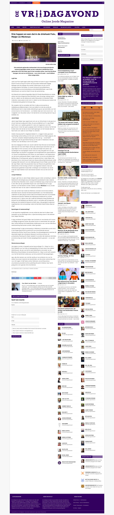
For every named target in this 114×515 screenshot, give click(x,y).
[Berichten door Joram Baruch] (82, 299)
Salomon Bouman (66, 327)
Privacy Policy (14, 2)
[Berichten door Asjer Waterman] (82, 405)
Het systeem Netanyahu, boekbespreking (91, 115)
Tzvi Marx (87, 303)
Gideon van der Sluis (90, 248)
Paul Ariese (88, 448)
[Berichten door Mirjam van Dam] (82, 267)
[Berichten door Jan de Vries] (82, 347)
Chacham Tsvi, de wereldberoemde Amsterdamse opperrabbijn (68, 152)
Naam (12, 316)
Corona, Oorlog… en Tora (66, 256)
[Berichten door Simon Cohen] (59, 381)
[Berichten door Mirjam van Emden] (82, 381)
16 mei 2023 (15, 40)
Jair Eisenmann (66, 351)
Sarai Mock (88, 392)
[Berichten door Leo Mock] (82, 256)
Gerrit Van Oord (89, 224)
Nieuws (24, 27)
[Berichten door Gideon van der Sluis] (82, 250)
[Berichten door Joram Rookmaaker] (82, 323)
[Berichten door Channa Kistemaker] (59, 359)
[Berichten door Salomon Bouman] (59, 329)
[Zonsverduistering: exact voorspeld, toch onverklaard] (68, 63)
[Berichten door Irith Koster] (82, 418)
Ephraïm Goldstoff (67, 345)
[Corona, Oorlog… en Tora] (68, 249)
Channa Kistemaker (67, 357)
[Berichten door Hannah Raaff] (82, 444)
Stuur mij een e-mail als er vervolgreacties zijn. (23, 330)
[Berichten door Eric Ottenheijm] (82, 342)
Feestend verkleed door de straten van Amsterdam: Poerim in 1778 (68, 310)
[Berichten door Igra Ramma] (59, 426)
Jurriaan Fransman (90, 385)
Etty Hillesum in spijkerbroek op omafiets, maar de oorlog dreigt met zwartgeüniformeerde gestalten (92, 81)
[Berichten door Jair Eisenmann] (59, 353)
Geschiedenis (46, 27)
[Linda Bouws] (82, 461)
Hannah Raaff (88, 441)
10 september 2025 (63, 257)
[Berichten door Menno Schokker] (82, 353)
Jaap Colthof (65, 398)
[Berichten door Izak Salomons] (82, 311)
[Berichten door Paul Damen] (82, 361)
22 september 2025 (62, 234)
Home (12, 27)
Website (13, 324)
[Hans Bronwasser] (82, 487)
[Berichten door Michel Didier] (59, 457)
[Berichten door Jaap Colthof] (59, 401)
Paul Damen (88, 357)
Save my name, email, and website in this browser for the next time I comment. (29, 328)
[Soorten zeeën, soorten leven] (68, 171)
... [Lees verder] (70, 106)
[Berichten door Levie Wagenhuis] (82, 281)
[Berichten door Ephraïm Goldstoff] (59, 346)
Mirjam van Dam (89, 266)
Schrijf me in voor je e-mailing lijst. (18, 314)
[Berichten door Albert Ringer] (82, 412)
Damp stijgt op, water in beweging (90, 157)
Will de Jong (88, 365)
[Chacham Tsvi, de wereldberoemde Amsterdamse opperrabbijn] (68, 142)
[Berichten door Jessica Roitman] (82, 437)
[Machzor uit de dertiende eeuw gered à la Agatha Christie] (68, 223)
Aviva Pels (64, 371)
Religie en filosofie (66, 27)
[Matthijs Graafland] (82, 481)
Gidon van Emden (89, 333)
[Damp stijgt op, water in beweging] (68, 89)
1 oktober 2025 (62, 205)
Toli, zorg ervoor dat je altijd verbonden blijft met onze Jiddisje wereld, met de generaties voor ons (91, 131)
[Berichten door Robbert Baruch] (59, 408)
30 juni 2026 (61, 155)
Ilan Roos (64, 443)
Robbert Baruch (66, 406)
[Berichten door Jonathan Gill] (82, 219)
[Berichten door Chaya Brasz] (82, 374)
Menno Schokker (89, 352)
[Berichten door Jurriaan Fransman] (82, 388)
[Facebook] (103, 3)
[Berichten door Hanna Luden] (82, 317)
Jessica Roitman (89, 435)
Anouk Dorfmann (89, 229)
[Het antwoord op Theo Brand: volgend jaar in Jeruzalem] (68, 274)
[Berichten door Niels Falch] (82, 431)
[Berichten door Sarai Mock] (82, 394)
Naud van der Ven (89, 237)
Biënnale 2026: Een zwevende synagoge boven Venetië (93, 474)
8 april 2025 (61, 284)
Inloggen (29, 2)
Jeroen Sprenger (66, 418)
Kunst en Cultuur (35, 27)
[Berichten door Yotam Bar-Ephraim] (82, 400)
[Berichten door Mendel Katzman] (82, 287)
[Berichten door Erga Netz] (59, 413)
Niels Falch (88, 429)
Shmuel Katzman (66, 437)
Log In (83, 27)
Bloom (64, 333)
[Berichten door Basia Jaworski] (82, 244)
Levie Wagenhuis (89, 279)
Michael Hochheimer (90, 260)
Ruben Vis (64, 363)
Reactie (13, 304)
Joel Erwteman (89, 211)
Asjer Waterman (89, 404)
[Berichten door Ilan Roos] (59, 445)
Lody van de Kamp (66, 339)
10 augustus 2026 (62, 125)
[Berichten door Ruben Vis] (59, 367)
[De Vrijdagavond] (57, 25)
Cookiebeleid (22, 2)
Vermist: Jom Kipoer (64, 203)
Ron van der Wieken (90, 291)
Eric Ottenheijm (89, 340)
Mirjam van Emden (89, 378)
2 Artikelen (40, 283)
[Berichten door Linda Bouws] (82, 207)
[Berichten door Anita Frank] (59, 394)
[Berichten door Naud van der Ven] (82, 239)
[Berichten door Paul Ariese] (82, 451)
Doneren (36, 2)
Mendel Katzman (89, 286)
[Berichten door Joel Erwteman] (82, 213)
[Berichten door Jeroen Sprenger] (59, 419)
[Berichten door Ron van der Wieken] (82, 293)
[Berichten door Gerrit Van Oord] (82, 225)
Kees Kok (64, 386)
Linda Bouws (88, 205)
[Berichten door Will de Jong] (82, 367)
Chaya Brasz (88, 371)
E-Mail (12, 320)
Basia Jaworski (89, 243)
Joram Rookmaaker (90, 321)
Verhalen (55, 27)
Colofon (77, 27)
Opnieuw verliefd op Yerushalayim (90, 127)
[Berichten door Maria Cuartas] (59, 433)
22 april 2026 (61, 179)
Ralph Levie (65, 449)
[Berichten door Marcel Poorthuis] (82, 425)
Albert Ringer (89, 410)
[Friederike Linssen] (82, 474)
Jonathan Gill (89, 217)
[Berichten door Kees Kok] (59, 388)
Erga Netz (64, 412)
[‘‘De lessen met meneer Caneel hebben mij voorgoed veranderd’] (68, 115)
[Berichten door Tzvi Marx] (82, 305)
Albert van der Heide (24, 40)
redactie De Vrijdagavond (69, 461)
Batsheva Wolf (89, 327)
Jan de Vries (88, 346)
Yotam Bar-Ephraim (90, 398)
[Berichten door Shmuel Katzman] (59, 439)
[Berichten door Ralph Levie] (59, 451)
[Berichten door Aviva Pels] (59, 374)
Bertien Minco (89, 272)
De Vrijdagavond (34, 501)
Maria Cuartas (66, 430)
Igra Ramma (65, 423)
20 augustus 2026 (62, 74)
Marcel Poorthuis (90, 423)
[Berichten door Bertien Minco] (82, 275)
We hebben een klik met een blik (90, 155)
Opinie (18, 27)
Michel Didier (65, 455)
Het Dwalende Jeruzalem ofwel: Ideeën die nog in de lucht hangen (93, 487)
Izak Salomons (89, 309)
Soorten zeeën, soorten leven (67, 178)
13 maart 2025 (62, 313)
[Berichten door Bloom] (59, 335)
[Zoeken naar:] (96, 29)
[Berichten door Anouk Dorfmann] (82, 233)
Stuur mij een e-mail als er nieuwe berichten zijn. (23, 332)
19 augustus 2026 (62, 99)
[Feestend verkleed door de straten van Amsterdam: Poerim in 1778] (68, 301)
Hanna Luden (88, 315)
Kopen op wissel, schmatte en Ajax (90, 121)
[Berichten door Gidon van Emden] (82, 336)
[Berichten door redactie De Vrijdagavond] (59, 463)
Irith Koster (88, 416)
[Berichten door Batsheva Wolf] (82, 329)
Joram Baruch (89, 297)
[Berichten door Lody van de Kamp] (59, 339)
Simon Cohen (65, 378)
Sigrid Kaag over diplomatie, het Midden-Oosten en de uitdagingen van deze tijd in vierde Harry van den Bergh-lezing (91, 144)
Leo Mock (87, 254)
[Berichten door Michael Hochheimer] (82, 262)
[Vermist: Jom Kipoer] (68, 196)
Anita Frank (65, 392)
